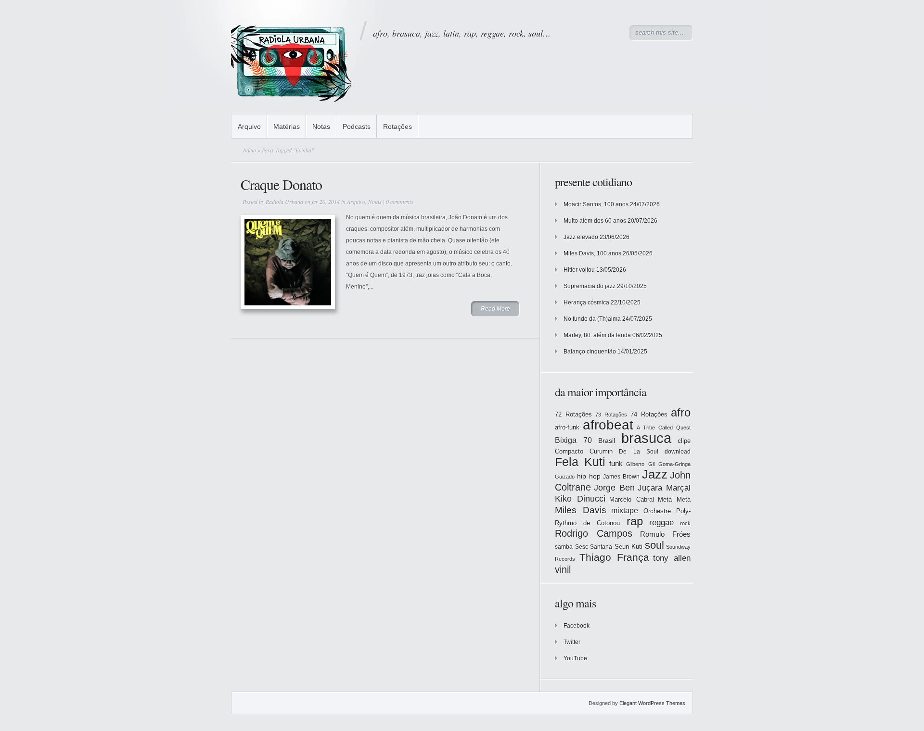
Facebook (577, 625)
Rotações (397, 126)
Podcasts (357, 126)
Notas (321, 126)
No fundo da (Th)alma (592, 318)
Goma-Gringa (674, 464)
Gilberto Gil (640, 464)
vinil (563, 569)
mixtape (624, 510)
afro (681, 412)
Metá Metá (674, 499)
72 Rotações (573, 414)
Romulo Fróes (665, 534)
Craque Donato (281, 184)
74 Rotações (648, 414)
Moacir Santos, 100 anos (596, 204)
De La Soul (638, 451)
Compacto (569, 451)
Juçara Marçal (664, 487)
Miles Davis (580, 510)
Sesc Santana (594, 546)
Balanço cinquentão (590, 351)
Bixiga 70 (573, 440)
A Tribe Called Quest (664, 427)
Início (249, 150)
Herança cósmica (586, 302)
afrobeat (608, 424)
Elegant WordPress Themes (652, 703)
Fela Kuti (580, 461)
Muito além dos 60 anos (595, 220)
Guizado (565, 476)
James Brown (621, 476)
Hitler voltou (579, 269)
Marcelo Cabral (631, 499)
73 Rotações (611, 414)
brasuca (646, 438)
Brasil (606, 440)
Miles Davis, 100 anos (592, 253)
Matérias (286, 126)
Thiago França (614, 557)
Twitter (572, 642)
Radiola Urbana (284, 201)
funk (616, 463)
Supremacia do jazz (590, 286)
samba (564, 546)
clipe (684, 440)
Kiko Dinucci (580, 499)
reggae (661, 522)
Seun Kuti (629, 546)
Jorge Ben (614, 487)
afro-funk (567, 427)
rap (635, 521)
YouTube (575, 658)
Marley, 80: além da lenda (597, 335)
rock (685, 523)
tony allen (672, 558)
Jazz (654, 474)
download (678, 451)
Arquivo (249, 126)
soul (654, 545)
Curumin (601, 451)
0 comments (399, 201)
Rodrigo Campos (593, 533)
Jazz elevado (581, 237)
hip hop (589, 476)
